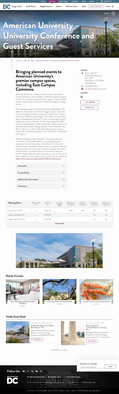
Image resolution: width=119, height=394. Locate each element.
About (50, 390)
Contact (67, 390)
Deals (84, 6)
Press (84, 1)
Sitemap (61, 390)
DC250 (43, 1)
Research (73, 390)
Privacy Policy (30, 390)
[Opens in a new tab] (83, 97)
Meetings (52, 1)
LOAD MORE (59, 223)
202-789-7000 (73, 382)
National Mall (23, 300)
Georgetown (60, 300)
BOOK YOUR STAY (96, 6)
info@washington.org (88, 382)
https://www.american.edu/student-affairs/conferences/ (38, 158)
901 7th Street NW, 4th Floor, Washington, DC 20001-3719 (45, 382)
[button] (90, 102)
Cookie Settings (40, 390)
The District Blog (73, 377)
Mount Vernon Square (97, 300)
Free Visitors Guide (37, 377)
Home (32, 61)
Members (75, 1)
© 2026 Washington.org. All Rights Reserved (89, 390)
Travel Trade (63, 1)
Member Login (55, 377)
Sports (92, 1)
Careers (55, 390)
